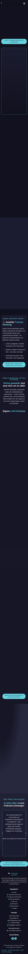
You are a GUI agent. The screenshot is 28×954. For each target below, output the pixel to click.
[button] (24, 3)
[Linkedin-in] (12, 938)
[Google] (15, 938)
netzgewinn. (19, 947)
